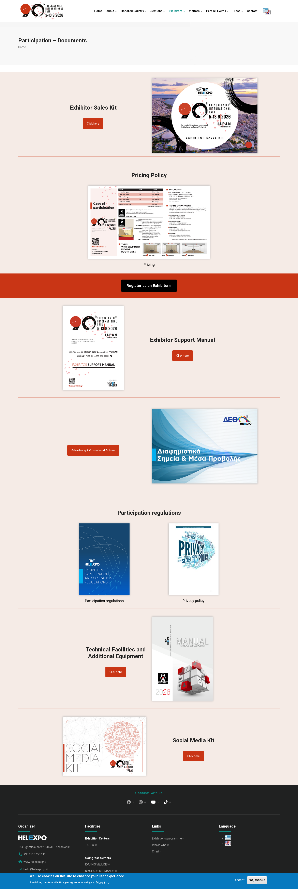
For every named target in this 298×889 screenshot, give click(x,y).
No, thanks (257, 880)
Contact (252, 11)
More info (102, 882)
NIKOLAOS (100, 871)
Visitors (194, 11)
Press (237, 11)
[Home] (41, 10)
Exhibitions (167, 838)
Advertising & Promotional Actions (93, 450)
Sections (156, 11)
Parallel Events (216, 11)
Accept (239, 880)
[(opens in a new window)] (194, 525)
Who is (159, 845)
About (110, 11)
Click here (93, 123)
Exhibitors (176, 11)
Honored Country (133, 11)
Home (98, 11)
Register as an (147, 285)
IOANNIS (96, 864)
